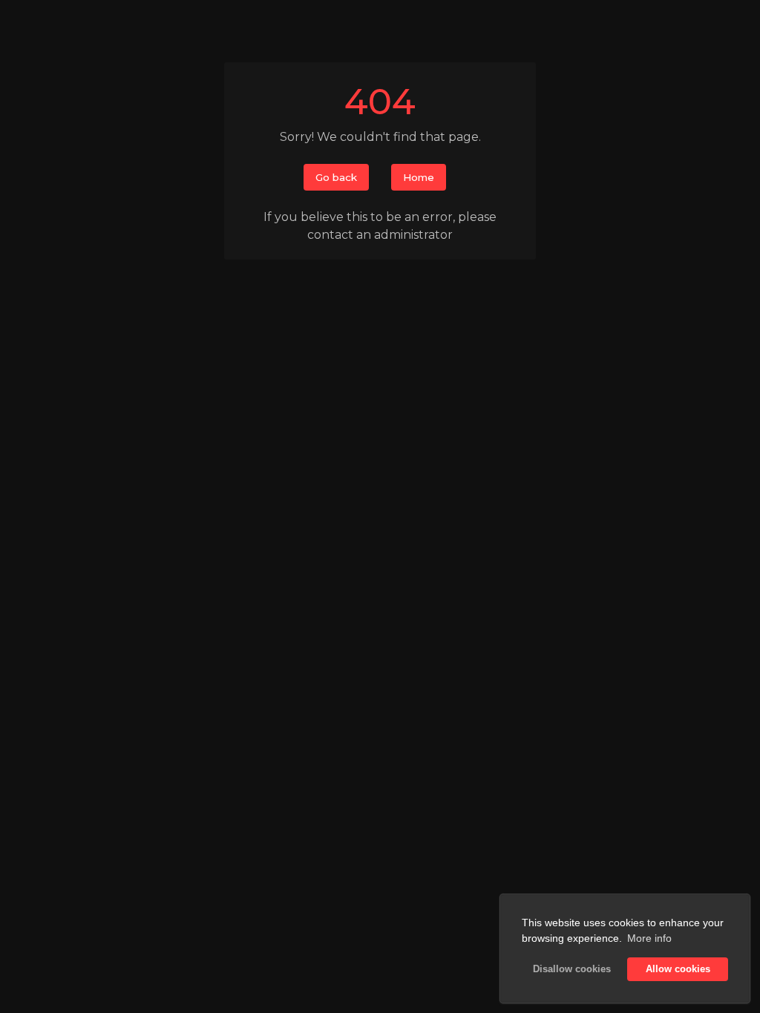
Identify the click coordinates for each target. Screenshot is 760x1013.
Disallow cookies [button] (572, 969)
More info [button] (649, 938)
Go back (336, 177)
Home (418, 177)
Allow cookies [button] (678, 969)
